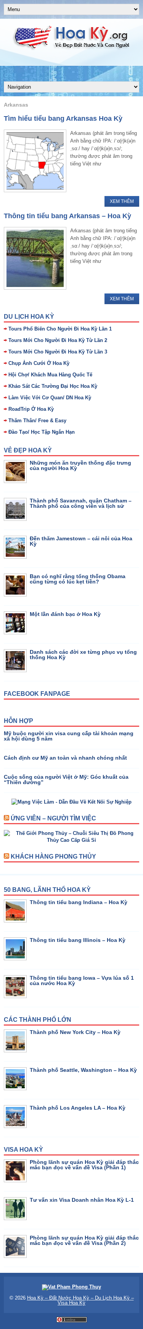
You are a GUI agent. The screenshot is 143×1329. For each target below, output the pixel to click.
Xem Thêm (122, 201)
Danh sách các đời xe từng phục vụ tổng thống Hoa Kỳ (83, 654)
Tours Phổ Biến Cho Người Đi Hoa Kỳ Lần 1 (60, 329)
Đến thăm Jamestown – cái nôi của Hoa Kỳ (81, 541)
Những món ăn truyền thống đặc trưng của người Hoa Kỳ (80, 465)
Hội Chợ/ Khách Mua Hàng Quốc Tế (50, 375)
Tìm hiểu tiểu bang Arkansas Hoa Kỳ (63, 118)
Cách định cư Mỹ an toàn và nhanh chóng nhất (65, 758)
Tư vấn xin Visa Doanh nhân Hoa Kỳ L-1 (82, 1200)
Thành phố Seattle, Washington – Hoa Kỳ (83, 1070)
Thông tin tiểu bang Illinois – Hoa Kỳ (77, 940)
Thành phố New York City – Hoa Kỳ (75, 1032)
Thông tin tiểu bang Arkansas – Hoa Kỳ (67, 216)
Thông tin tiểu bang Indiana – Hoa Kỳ (78, 902)
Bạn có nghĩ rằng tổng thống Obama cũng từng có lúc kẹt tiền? (77, 579)
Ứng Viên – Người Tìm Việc (53, 818)
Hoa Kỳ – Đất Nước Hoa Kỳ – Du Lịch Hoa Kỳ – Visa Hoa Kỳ (80, 1300)
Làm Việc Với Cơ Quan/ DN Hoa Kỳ (49, 397)
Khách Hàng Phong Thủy (53, 856)
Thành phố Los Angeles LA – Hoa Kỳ (77, 1108)
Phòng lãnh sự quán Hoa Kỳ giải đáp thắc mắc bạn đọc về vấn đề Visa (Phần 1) (84, 1164)
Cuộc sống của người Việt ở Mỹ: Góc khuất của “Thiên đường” (66, 779)
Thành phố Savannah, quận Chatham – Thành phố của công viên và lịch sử (81, 503)
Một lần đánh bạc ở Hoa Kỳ (65, 614)
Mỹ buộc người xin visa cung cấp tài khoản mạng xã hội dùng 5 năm (68, 736)
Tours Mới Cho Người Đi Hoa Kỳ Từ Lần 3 (57, 352)
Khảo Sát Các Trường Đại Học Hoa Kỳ (52, 386)
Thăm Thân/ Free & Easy (37, 420)
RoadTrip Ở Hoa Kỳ (31, 409)
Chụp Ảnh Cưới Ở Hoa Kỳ (38, 363)
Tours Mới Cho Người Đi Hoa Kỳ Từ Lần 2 (57, 340)
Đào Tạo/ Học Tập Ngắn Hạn (41, 432)
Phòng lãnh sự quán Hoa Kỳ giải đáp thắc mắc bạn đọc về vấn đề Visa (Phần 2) (84, 1240)
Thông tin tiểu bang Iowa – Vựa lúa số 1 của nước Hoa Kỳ (82, 980)
